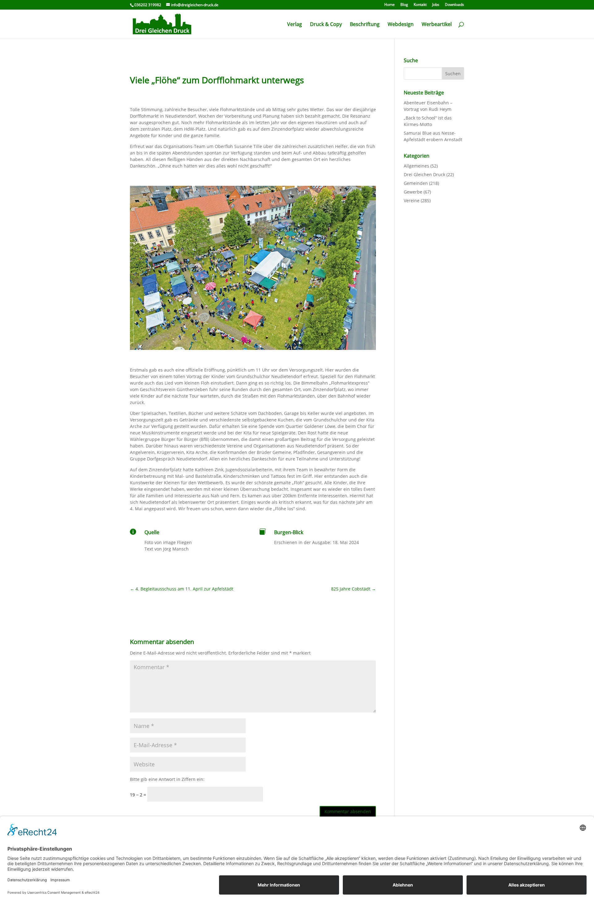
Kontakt (420, 5)
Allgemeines (416, 166)
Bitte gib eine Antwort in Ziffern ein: (167, 779)
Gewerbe (413, 192)
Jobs (435, 5)
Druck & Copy (326, 25)
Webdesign (401, 25)
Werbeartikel (437, 25)
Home (389, 5)
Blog (404, 5)
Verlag (294, 25)
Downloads (454, 5)
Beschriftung (365, 25)
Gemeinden (416, 183)
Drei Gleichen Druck (424, 174)
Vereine (412, 200)
